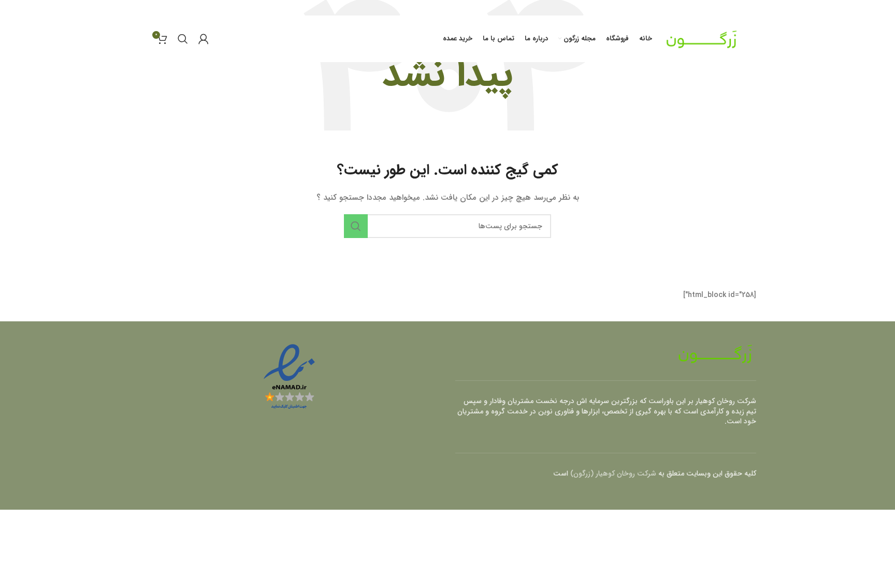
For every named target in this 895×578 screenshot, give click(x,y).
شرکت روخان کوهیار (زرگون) (613, 473)
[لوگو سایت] (701, 38)
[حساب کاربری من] (203, 38)
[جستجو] (182, 38)
